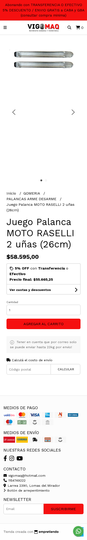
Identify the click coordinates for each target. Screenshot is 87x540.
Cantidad (12, 302)
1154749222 (16, 480)
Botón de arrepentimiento (28, 490)
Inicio (11, 193)
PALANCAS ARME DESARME (32, 199)
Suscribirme (63, 509)
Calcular (66, 369)
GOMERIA (32, 193)
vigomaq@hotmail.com (26, 475)
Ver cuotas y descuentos (30, 290)
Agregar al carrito (43, 324)
